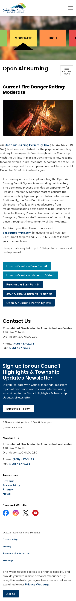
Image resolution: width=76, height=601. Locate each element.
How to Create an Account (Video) (30, 275)
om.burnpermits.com (17, 232)
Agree (10, 594)
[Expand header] (70, 8)
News (7, 493)
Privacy (8, 489)
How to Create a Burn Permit (26, 266)
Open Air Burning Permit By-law (27, 145)
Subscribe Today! (18, 408)
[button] (38, 118)
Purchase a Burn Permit (22, 284)
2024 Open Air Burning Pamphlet (29, 293)
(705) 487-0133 (19, 347)
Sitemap (8, 481)
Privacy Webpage (37, 584)
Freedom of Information (16, 553)
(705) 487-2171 (23, 343)
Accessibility (11, 485)
